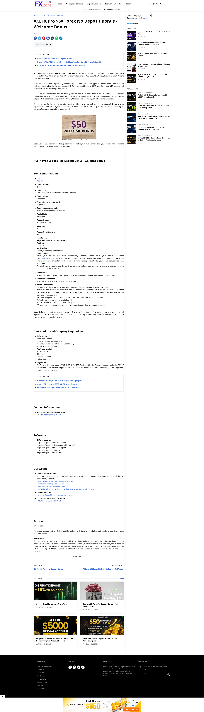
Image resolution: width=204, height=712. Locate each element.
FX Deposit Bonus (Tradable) (111, 9)
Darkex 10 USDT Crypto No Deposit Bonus (54, 58)
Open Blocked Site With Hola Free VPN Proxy (55, 481)
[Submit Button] (168, 674)
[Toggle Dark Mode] (165, 4)
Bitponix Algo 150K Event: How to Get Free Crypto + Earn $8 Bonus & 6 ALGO (69, 62)
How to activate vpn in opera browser (52, 486)
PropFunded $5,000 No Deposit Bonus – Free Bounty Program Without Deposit (54, 639)
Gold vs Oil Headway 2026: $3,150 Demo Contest (57, 384)
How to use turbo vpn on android (50, 484)
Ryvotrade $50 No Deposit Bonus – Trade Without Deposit (61, 65)
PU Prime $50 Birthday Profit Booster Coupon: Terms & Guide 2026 (151, 44)
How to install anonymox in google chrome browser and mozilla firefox (65, 489)
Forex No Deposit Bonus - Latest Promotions (55, 495)
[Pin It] (43, 38)
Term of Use (41, 688)
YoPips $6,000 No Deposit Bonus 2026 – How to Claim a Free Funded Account (154, 139)
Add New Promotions (44, 667)
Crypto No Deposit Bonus (145, 92)
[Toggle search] (168, 4)
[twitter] (160, 4)
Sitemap (40, 685)
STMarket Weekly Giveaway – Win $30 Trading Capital (59, 381)
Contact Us (41, 673)
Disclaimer (41, 676)
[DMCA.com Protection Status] (132, 23)
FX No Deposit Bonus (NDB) (92, 9)
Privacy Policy (42, 682)
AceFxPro (40, 181)
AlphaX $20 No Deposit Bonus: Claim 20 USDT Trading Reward (152, 76)
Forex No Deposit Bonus (145, 103)
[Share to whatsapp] (56, 38)
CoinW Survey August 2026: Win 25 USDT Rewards (58, 387)
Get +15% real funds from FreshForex (51, 604)
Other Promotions (143, 125)
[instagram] (153, 4)
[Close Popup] (2, 696)
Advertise (40, 670)
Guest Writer (41, 679)
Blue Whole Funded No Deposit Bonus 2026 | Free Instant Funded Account (154, 117)
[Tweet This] (39, 38)
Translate (145, 18)
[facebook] (150, 4)
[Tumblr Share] (52, 38)
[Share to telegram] (60, 38)
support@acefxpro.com (51, 414)
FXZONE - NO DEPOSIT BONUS (49, 501)
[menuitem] (59, 4)
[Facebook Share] (35, 38)
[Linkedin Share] (48, 38)
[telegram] (157, 4)
